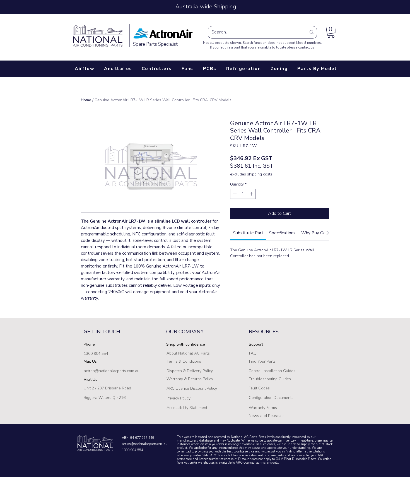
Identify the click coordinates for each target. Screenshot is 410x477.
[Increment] (252, 194)
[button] (330, 32)
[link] (248, 233)
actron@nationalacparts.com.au (111, 371)
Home (86, 100)
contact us (306, 47)
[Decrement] (234, 194)
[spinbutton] (243, 194)
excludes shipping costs (251, 174)
